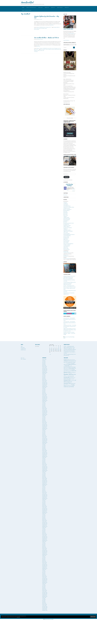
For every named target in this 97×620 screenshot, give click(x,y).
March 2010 (44, 589)
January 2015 (44, 521)
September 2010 (44, 582)
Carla (64, 321)
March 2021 (44, 435)
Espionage (55, 27)
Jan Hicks (64, 332)
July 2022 (43, 416)
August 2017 (44, 485)
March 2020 (44, 449)
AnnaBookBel (27, 2)
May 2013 (43, 544)
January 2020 (44, 451)
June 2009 (44, 599)
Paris (70, 377)
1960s (66, 360)
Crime (46, 49)
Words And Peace (66, 249)
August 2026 (44, 359)
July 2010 (43, 584)
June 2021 (44, 431)
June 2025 (44, 375)
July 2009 (43, 598)
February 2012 (44, 562)
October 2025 (44, 371)
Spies (60, 49)
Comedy (69, 362)
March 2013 (44, 547)
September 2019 (44, 456)
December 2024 (44, 382)
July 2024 (43, 388)
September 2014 (44, 526)
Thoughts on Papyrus (66, 244)
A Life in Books (65, 204)
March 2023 (44, 407)
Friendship (69, 369)
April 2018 (43, 476)
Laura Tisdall (65, 232)
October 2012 (44, 553)
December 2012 (44, 550)
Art (65, 362)
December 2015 (44, 508)
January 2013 (44, 549)
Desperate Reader (66, 219)
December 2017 (44, 480)
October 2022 (44, 413)
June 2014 (44, 529)
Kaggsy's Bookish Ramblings (67, 231)
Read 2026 (40, 7)
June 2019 (44, 459)
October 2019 (44, 455)
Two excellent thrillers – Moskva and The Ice (46, 38)
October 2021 (44, 427)
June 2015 (44, 515)
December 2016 (44, 494)
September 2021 (44, 428)
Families (66, 368)
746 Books (65, 202)
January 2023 (44, 409)
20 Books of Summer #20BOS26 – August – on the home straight (69, 333)
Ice (51, 49)
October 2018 (44, 469)
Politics (58, 49)
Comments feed (23, 348)
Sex (74, 380)
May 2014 (43, 530)
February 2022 (44, 422)
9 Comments (36, 51)
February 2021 (44, 436)
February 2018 (44, 478)
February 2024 (44, 394)
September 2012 (44, 554)
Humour (69, 370)
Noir (67, 376)
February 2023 (44, 408)
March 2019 (44, 463)
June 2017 (44, 487)
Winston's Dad (65, 248)
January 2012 (44, 563)
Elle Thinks (65, 221)
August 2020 (44, 443)
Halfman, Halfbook (66, 226)
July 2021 (43, 430)
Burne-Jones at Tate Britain (68, 278)
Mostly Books (65, 256)
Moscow (53, 49)
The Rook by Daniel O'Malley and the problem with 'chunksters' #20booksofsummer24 (69, 283)
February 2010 (44, 590)
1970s (70, 360)
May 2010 (43, 586)
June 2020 (44, 445)
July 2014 (43, 528)
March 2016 (44, 505)
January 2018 (44, 479)
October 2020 (44, 441)
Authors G (38, 48)
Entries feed (22, 347)
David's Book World (66, 218)
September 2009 (44, 596)
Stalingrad (35, 50)
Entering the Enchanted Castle (68, 223)
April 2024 (43, 392)
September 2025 (44, 372)
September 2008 (44, 610)
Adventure (74, 360)
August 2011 (44, 569)
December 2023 (44, 396)
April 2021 (43, 434)
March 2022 (44, 421)
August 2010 (44, 583)
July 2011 (43, 570)
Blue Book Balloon (66, 210)
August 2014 (44, 527)
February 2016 (44, 506)
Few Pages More (66, 224)
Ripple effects (65, 239)
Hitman (35, 28)
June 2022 (44, 417)
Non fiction (71, 376)
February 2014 (44, 534)
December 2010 (44, 578)
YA (72, 386)
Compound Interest (66, 252)
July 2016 (43, 500)
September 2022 (44, 414)
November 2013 (44, 537)
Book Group (60, 7)
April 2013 (43, 546)
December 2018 (44, 466)
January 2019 (44, 465)
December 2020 (44, 438)
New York (40, 28)
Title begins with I (56, 48)
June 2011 (44, 571)
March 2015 (44, 519)
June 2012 (44, 557)
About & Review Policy (31, 7)
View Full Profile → (66, 40)
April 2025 (43, 378)
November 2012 (44, 551)
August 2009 (44, 597)
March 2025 (44, 379)
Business (44, 49)
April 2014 (43, 532)
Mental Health (73, 372)
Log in (22, 346)
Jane (64, 318)
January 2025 (44, 381)
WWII (68, 386)
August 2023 (44, 401)
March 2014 (44, 533)
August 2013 (44, 541)
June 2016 (44, 501)
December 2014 (44, 522)
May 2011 (43, 572)
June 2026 (44, 361)
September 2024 (44, 386)
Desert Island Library (26, 10)
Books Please (65, 215)
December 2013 (44, 536)
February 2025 (44, 380)
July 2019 (43, 458)
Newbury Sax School (66, 258)
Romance (67, 380)
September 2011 (44, 568)
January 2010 (44, 591)
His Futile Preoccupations (67, 227)
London (73, 370)
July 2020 (43, 444)
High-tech (58, 27)
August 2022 (44, 415)
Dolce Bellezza (65, 220)
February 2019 (44, 464)
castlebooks (65, 325)
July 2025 (43, 374)
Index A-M (47, 7)
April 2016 (43, 504)
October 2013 (44, 539)
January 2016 (44, 507)
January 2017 (44, 493)
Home (23, 7)
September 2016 (44, 498)
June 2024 (44, 389)
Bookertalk (65, 211)
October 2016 (44, 497)
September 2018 (44, 470)
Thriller (46, 28)
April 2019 (43, 462)
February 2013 (44, 548)
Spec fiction (73, 383)
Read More (38, 46)
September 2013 (44, 540)
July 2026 (43, 360)
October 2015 (44, 511)
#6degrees (66, 359)
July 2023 (43, 402)
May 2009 (43, 600)
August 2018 (44, 471)
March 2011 (44, 575)
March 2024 (44, 393)
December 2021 (44, 424)
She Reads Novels (66, 240)
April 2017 (43, 490)
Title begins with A (48, 27)
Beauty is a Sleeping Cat (67, 209)
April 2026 (43, 364)
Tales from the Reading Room (68, 243)
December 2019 (44, 452)
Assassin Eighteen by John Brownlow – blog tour (46, 17)
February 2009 (44, 604)
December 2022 (44, 410)
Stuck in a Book (65, 242)
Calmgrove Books (66, 217)
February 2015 (44, 520)
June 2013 (44, 543)
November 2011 (44, 565)
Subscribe (66, 177)
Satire (71, 380)
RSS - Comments (23, 359)
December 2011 (44, 564)
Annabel (68, 187)
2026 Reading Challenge (69, 184)
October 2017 (44, 483)
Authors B (38, 27)
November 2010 (44, 579)
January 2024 (44, 395)
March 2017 (44, 491)
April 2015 (43, 518)
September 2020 (44, 442)
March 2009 (44, 603)
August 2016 (44, 499)
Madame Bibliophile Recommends (69, 234)
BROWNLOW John (42, 27)
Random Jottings (66, 236)
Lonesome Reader (66, 233)
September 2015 (44, 512)
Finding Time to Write (67, 225)
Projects (67, 7)
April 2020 (43, 448)
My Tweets (65, 194)
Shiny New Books (71, 33)
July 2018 (43, 472)
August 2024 (44, 387)
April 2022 (43, 420)
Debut (67, 365)
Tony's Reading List (66, 245)
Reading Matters (66, 237)
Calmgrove (65, 216)
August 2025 (44, 373)
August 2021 (44, 429)
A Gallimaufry (65, 203)
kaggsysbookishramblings (67, 328)
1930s (70, 359)
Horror (65, 370)
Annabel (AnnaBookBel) (68, 29)
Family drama (72, 368)
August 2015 (44, 513)
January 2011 (44, 577)
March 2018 (44, 477)
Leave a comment (36, 29)
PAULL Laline (52, 48)
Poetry (74, 377)
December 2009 (44, 592)
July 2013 (43, 542)
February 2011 (44, 576)
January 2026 (44, 367)
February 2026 (44, 366)
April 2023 (43, 406)
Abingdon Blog (65, 251)
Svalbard (43, 28)
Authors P (41, 48)
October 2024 (44, 385)
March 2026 (44, 365)
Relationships (67, 378)
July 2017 (43, 486)
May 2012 (43, 558)
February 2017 (44, 492)
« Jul (50, 354)
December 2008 (44, 606)
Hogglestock (65, 228)
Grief (73, 369)
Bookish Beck (65, 212)
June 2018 (44, 473)
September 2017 (44, 484)
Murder (38, 28)
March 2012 (44, 561)
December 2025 (44, 368)
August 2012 (44, 555)
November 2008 (44, 607)
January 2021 (44, 437)
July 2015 (43, 514)
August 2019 (44, 457)
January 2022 (44, 423)
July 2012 (43, 556)
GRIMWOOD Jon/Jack (46, 48)
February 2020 (44, 450)
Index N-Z (53, 7)
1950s (73, 359)
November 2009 (44, 593)
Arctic (41, 49)
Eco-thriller (49, 49)
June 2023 (44, 403)
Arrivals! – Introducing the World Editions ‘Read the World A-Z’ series (69, 319)
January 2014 (44, 535)
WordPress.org (23, 349)
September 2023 (44, 400)
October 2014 (44, 525)
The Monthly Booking (66, 235)
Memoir (67, 372)
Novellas (66, 377)
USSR (43, 50)
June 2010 (44, 585)
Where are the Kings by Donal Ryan (69, 350)
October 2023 (44, 399)
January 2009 (44, 605)
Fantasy (66, 369)
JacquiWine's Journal (66, 229)
